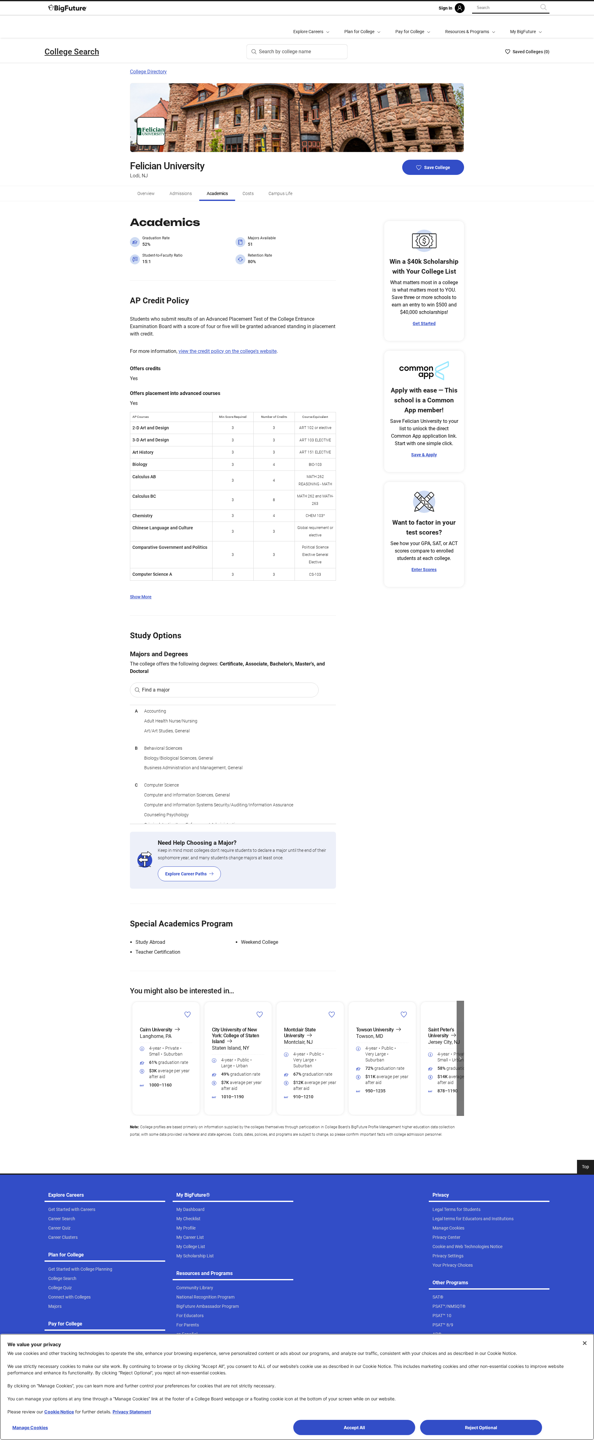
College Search (72, 51)
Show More (141, 596)
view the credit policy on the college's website (228, 351)
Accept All (354, 1427)
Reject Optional (481, 1427)
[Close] (585, 1343)
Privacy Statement (132, 1411)
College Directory (148, 72)
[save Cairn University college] (187, 1014)
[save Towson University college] (403, 1014)
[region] (233, 764)
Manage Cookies (30, 1427)
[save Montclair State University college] (331, 1014)
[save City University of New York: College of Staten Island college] (259, 1014)
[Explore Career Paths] (233, 860)
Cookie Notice (59, 1411)
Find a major (156, 690)
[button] (133, 1058)
